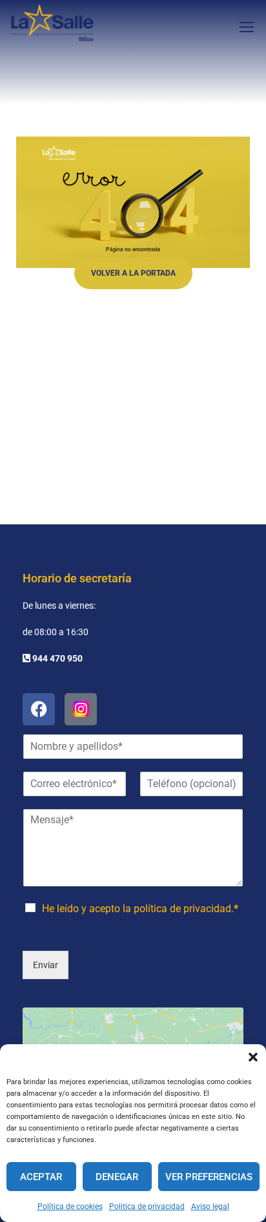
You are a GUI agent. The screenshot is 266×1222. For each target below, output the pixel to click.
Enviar (45, 965)
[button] (253, 1057)
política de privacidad (182, 908)
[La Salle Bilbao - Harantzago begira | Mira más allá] (52, 26)
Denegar (117, 1177)
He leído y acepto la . (140, 908)
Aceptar (41, 1177)
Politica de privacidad (147, 1206)
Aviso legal (210, 1206)
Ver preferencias (208, 1177)
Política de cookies (70, 1206)
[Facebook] (39, 709)
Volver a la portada (133, 273)
